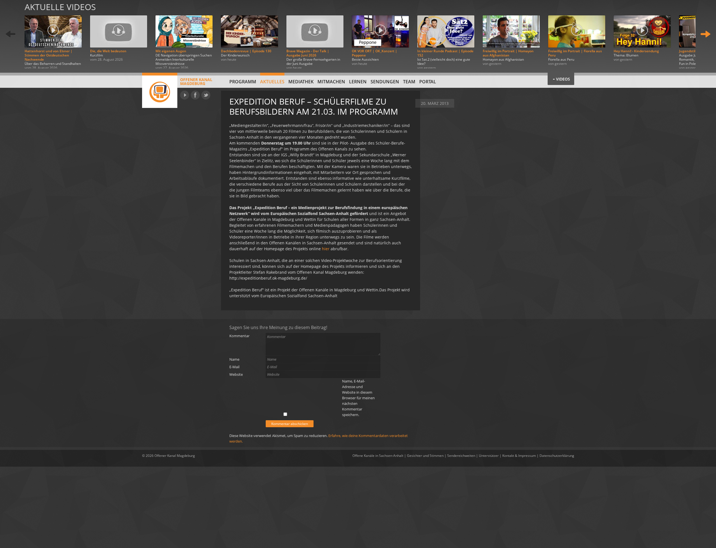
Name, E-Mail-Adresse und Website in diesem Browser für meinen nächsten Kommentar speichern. (358, 398)
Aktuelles (272, 82)
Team (409, 82)
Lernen (358, 82)
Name (234, 359)
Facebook (195, 95)
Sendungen (385, 82)
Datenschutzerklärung (557, 455)
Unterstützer (489, 455)
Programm (242, 82)
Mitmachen (331, 82)
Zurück (11, 34)
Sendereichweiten (461, 455)
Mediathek (301, 82)
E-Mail (234, 366)
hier (326, 248)
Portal (427, 82)
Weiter (705, 34)
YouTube (184, 95)
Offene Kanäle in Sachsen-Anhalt (377, 455)
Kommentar (239, 335)
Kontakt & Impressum (519, 455)
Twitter (205, 95)
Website (236, 374)
